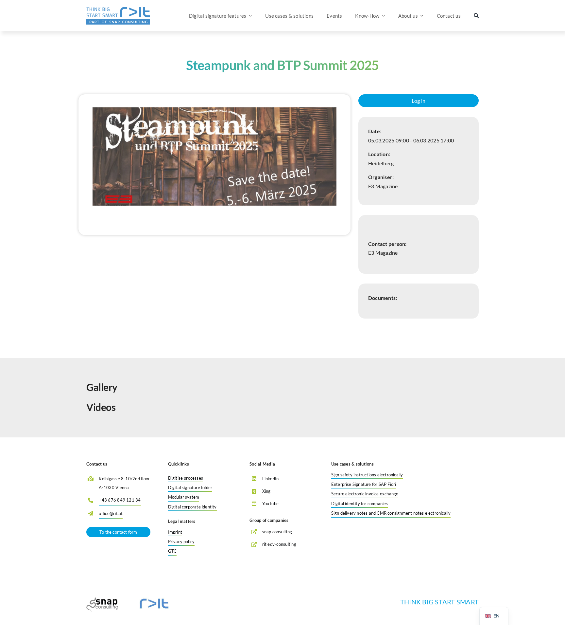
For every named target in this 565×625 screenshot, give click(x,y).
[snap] (103, 599)
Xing (266, 491)
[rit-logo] (118, 9)
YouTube (270, 503)
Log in (418, 101)
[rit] (153, 599)
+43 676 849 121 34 (120, 500)
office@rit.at (111, 513)
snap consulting (277, 531)
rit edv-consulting (279, 544)
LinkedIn (270, 478)
